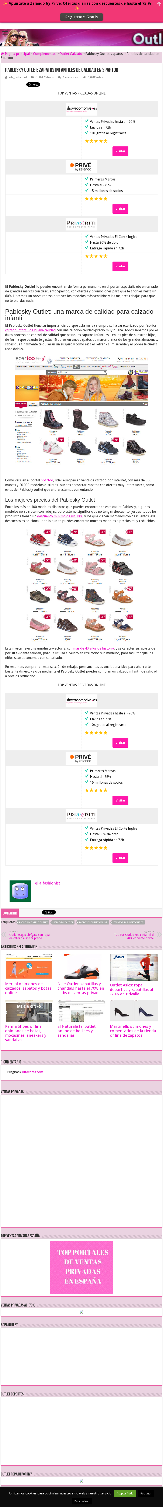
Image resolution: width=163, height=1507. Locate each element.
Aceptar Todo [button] (125, 1493)
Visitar (120, 151)
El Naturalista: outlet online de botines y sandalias (77, 1031)
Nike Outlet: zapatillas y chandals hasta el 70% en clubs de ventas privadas (81, 988)
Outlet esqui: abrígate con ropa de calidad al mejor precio (29, 935)
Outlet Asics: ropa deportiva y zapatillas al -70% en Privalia (131, 989)
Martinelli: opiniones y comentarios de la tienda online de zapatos (133, 1031)
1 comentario (71, 77)
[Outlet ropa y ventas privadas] (81, 34)
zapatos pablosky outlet (128, 922)
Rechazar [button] (146, 1493)
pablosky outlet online (93, 922)
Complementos (44, 54)
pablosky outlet (63, 922)
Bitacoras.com (32, 1072)
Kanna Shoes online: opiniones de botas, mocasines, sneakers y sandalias (25, 1033)
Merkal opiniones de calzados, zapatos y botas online (28, 988)
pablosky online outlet (33, 922)
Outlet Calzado (70, 54)
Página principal (17, 54)
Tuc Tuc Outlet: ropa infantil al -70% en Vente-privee (134, 935)
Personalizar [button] (82, 1501)
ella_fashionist (18, 77)
